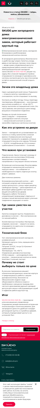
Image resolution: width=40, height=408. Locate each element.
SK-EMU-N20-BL (19, 72)
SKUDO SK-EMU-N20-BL (11, 300)
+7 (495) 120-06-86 (21, 3)
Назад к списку (8, 321)
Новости (11, 19)
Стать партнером (7, 380)
